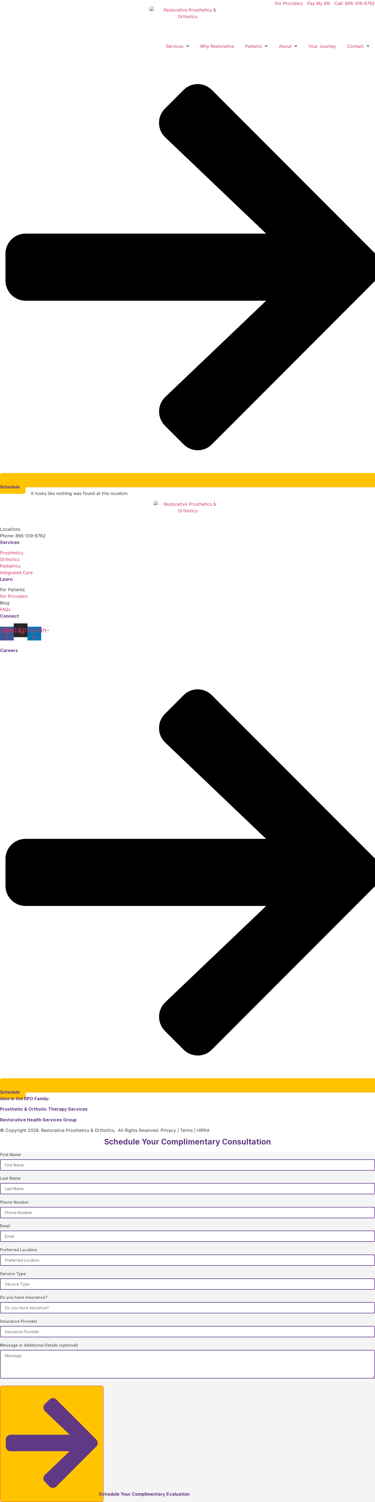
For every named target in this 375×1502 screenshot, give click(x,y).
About (285, 46)
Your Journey (322, 46)
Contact (355, 46)
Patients (253, 46)
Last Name (10, 1178)
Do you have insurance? (23, 1297)
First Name (10, 1155)
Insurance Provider (18, 1321)
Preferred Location (18, 1250)
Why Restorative (217, 46)
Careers (9, 650)
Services (174, 46)
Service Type (13, 1274)
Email (5, 1226)
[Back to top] (2, 643)
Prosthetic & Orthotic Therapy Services (44, 1109)
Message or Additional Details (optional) (39, 1345)
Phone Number (14, 1202)
